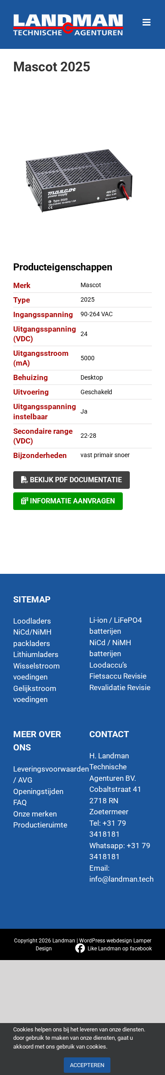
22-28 (88, 435)
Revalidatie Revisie (119, 687)
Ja (84, 411)
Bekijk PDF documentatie (75, 480)
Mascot (91, 284)
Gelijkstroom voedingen (34, 694)
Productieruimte (40, 824)
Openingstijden (38, 791)
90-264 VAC (97, 314)
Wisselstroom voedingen (36, 671)
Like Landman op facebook (120, 949)
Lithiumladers (36, 654)
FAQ (20, 802)
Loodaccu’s (108, 665)
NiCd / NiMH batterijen (110, 648)
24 (84, 333)
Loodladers (32, 621)
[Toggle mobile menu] (147, 18)
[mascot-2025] (82, 183)
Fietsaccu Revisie (118, 676)
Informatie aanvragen (71, 501)
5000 (88, 358)
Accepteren (87, 1065)
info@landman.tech (121, 879)
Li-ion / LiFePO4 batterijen (115, 626)
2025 (88, 299)
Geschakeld (96, 391)
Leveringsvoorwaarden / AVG (44, 775)
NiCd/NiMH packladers (32, 638)
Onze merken (35, 813)
